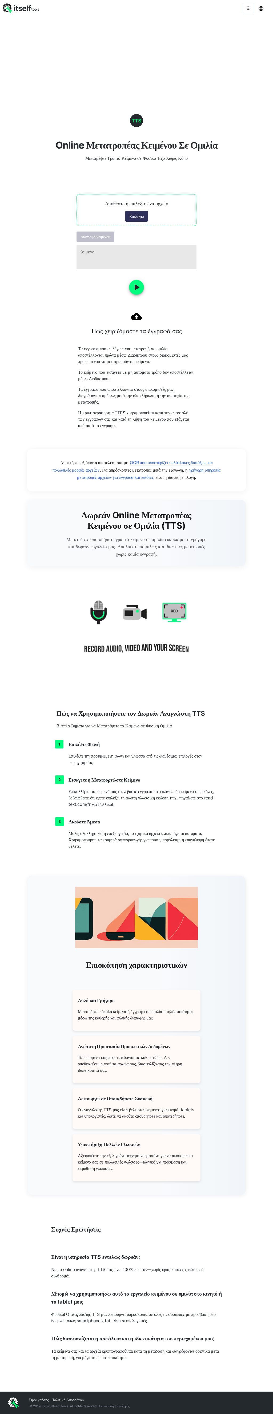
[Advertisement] (136, 56)
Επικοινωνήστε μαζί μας (114, 1406)
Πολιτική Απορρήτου (67, 1399)
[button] (136, 210)
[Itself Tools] (136, 633)
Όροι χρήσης (39, 1399)
